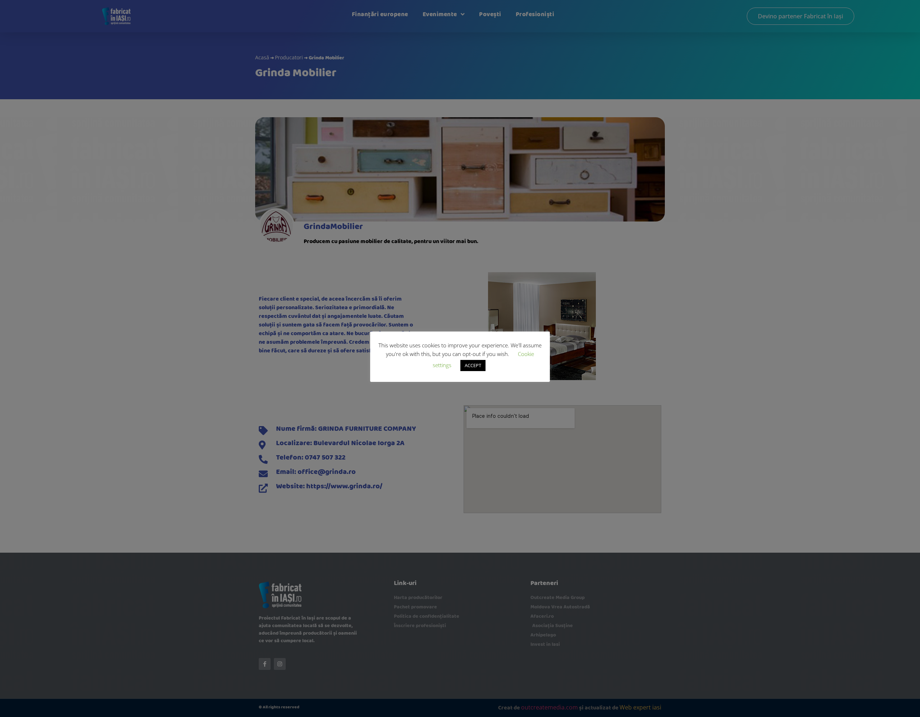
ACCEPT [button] (473, 365)
